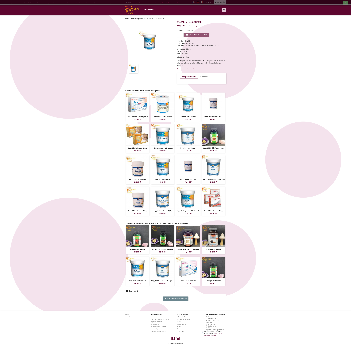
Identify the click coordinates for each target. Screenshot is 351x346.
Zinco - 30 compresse (188, 281)
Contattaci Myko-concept (158, 331)
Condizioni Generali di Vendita (160, 319)
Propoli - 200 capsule (188, 117)
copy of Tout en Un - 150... (137, 179)
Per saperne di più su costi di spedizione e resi (190, 69)
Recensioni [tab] (204, 77)
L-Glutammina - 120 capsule (162, 148)
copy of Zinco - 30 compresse (137, 117)
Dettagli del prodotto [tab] (188, 77)
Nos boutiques (155, 329)
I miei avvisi (180, 331)
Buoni (178, 329)
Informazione (155, 324)
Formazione (149, 10)
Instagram (178, 338)
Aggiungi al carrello (196, 35)
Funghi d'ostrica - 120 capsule (188, 249)
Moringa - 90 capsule (213, 281)
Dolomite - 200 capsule (137, 281)
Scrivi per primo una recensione (177, 298)
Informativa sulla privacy (158, 326)
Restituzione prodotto (183, 319)
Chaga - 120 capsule (213, 249)
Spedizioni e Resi (156, 317)
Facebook (173, 338)
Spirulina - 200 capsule (188, 148)
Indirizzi (179, 326)
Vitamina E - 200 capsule (163, 117)
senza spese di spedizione (199, 26)
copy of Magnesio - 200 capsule (213, 179)
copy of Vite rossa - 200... (213, 117)
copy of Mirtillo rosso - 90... (213, 148)
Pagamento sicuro (156, 322)
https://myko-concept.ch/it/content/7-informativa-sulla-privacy (166, 2)
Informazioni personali (184, 317)
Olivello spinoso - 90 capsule (162, 249)
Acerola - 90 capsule (137, 249)
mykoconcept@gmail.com (215, 330)
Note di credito (181, 324)
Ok (345, 2)
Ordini (179, 322)
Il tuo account (183, 314)
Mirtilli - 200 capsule (162, 179)
